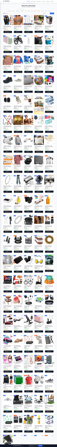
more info (34, 3)
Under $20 (43, 1)
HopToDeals (7, 1)
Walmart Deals (39, 1)
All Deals (28, 1)
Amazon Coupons (33, 1)
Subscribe (40, 445)
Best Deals (47, 1)
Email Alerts (52, 1)
